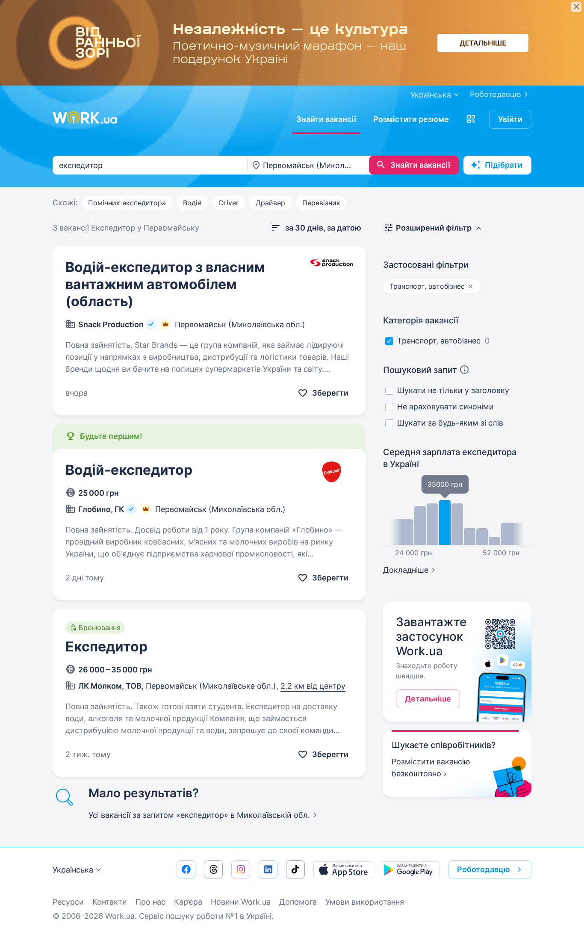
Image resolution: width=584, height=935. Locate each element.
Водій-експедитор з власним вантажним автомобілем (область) (165, 284)
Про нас (150, 901)
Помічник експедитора (127, 202)
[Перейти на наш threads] (213, 869)
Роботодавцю (495, 94)
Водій (192, 202)
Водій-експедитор (128, 470)
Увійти (510, 119)
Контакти (109, 901)
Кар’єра (188, 901)
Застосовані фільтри (426, 265)
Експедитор (106, 646)
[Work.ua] (85, 117)
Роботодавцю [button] (483, 869)
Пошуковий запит (420, 370)
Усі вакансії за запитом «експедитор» (199, 815)
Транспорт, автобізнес (439, 340)
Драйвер (270, 202)
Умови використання (364, 901)
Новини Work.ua (241, 901)
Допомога (298, 901)
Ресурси (68, 901)
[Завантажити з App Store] (343, 869)
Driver (229, 202)
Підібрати (503, 164)
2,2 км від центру (312, 685)
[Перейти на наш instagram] (240, 869)
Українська (73, 869)
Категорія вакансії (420, 320)
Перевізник (321, 202)
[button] (471, 119)
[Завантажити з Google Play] (409, 869)
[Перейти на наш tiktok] (295, 869)
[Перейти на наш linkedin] (268, 869)
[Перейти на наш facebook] (186, 869)
